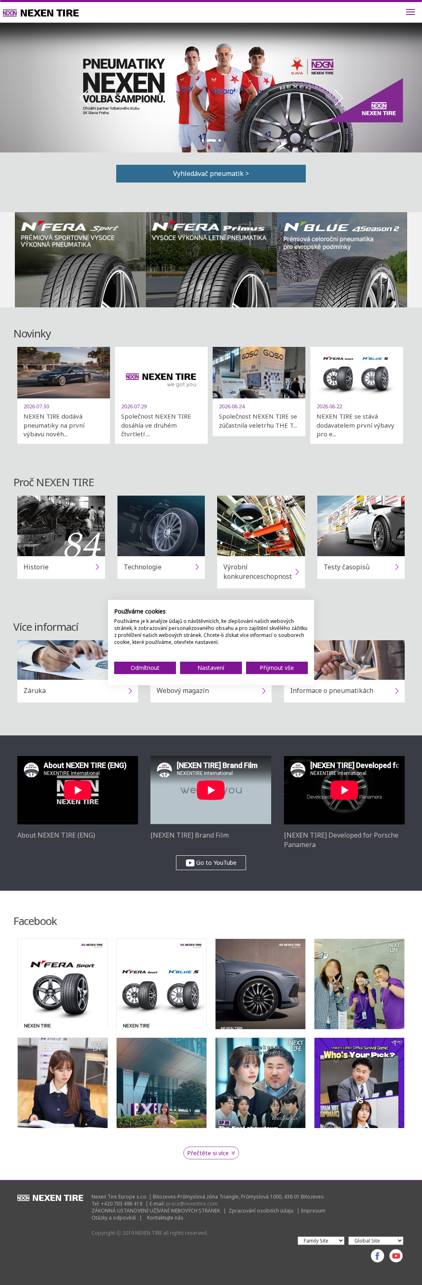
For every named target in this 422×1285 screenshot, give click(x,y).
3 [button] (219, 140)
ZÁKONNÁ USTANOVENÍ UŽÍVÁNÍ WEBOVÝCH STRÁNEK (155, 1210)
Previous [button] (84, 98)
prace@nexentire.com (192, 1203)
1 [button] (203, 140)
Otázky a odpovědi (113, 1217)
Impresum (313, 1210)
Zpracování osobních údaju (261, 1210)
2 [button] (211, 140)
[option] (211, 87)
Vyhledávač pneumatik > (211, 173)
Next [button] (338, 98)
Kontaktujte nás (165, 1217)
